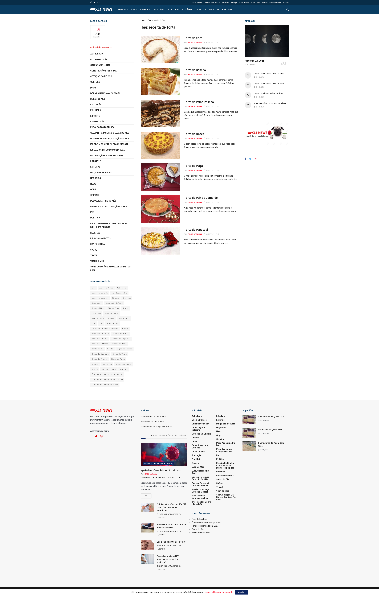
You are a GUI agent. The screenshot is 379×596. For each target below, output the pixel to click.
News (134, 9)
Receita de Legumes (121, 339)
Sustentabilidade (123, 364)
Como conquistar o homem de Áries (269, 73)
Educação (96, 104)
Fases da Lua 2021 (254, 60)
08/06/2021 (209, 43)
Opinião (94, 195)
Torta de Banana (195, 70)
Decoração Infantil (114, 303)
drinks (126, 308)
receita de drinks (121, 334)
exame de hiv (98, 318)
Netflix (125, 329)
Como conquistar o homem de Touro (269, 83)
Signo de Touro (120, 354)
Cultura (95, 82)
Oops (93, 189)
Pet (92, 212)
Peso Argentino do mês (103, 201)
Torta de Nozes (194, 134)
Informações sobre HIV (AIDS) (106, 155)
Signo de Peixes (124, 349)
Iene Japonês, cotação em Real (107, 150)
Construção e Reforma (103, 71)
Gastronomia (124, 318)
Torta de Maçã (193, 166)
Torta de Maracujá (196, 229)
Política (95, 218)
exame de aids (111, 313)
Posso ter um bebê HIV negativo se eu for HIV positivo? (168, 559)
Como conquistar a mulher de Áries (268, 93)
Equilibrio (96, 110)
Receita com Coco (100, 334)
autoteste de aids (100, 293)
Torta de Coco (193, 38)
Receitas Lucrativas (220, 9)
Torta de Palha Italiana (199, 102)
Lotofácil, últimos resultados (105, 329)
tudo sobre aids (109, 369)
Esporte (95, 116)
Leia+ (146, 496)
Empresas (96, 313)
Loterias (95, 167)
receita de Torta (160, 20)
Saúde (93, 250)
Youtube (124, 369)
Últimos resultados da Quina (105, 385)
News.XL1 (123, 9)
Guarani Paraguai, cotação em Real (110, 138)
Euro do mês (97, 121)
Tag (149, 20)
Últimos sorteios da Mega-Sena (206, 522)
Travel (94, 255)
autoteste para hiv (100, 298)
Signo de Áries (118, 359)
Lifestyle (201, 9)
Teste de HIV (197, 2)
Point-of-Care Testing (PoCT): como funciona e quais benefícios (172, 507)
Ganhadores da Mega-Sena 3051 (156, 427)
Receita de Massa (100, 344)
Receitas (95, 233)
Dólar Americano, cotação (105, 93)
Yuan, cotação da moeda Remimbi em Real (110, 269)
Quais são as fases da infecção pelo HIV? (161, 470)
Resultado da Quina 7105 (152, 421)
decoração (97, 303)
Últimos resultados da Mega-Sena (107, 380)
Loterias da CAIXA (211, 2)
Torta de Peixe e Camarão (201, 198)
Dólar (253, 2)
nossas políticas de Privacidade (218, 592)
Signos (95, 364)
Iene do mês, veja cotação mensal (109, 144)
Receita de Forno (100, 339)
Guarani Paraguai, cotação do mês (109, 133)
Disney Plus (113, 308)
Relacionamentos (100, 238)
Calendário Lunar (100, 65)
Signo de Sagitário (100, 354)
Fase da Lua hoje (199, 519)
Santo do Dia (244, 2)
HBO (94, 323)
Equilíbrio (159, 9)
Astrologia (96, 54)
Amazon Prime (106, 288)
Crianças (127, 298)
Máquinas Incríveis (101, 172)
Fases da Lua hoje (229, 2)
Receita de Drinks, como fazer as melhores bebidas (108, 225)
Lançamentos (112, 323)
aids (94, 288)
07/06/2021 (209, 138)
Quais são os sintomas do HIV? (171, 541)
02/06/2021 (209, 202)
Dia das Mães (98, 308)
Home (143, 20)
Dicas (93, 88)
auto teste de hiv (119, 293)
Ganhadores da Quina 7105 (153, 416)
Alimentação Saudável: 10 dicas (275, 2)
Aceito (241, 592)
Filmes (111, 318)
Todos (154, 435)
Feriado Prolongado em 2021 (205, 526)
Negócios (145, 9)
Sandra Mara (151, 474)
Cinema (115, 298)
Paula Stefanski (195, 43)
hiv (100, 323)
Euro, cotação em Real (103, 127)
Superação (107, 364)
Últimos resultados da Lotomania (107, 374)
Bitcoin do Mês (98, 59)
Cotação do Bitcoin (101, 76)
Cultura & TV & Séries (180, 9)
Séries (95, 369)
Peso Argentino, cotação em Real (109, 206)
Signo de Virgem (99, 359)
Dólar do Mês (97, 99)
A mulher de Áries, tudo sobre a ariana (270, 103)
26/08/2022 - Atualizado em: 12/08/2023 (158, 477)
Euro (258, 2)
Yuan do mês (97, 261)
